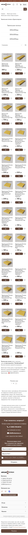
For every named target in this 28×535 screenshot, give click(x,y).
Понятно (14, 531)
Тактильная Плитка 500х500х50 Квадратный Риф (20, 346)
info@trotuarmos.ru (15, 433)
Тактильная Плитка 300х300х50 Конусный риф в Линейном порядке (20, 193)
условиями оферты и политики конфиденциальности (14, 458)
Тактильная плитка (11, 14)
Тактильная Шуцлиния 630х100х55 (5, 65)
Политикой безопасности (19, 527)
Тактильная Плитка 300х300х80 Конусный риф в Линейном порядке (7, 271)
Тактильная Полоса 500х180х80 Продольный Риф (20, 115)
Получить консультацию (9, 495)
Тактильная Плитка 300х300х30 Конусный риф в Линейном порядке (20, 141)
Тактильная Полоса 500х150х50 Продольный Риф (20, 65)
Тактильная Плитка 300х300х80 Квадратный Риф (7, 296)
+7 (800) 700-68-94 (15, 427)
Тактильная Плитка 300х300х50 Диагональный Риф (20, 246)
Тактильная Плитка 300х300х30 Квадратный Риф (20, 166)
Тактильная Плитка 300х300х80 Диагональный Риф (7, 321)
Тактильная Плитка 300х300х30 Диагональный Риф (7, 193)
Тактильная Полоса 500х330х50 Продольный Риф (7, 115)
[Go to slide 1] (5, 162)
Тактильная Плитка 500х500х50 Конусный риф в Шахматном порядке (7, 347)
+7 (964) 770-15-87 (6, 482)
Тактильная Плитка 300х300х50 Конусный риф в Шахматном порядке (7, 220)
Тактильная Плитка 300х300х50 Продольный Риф (7, 245)
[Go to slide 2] (10, 162)
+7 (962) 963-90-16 (6, 480)
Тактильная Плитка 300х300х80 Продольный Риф (20, 296)
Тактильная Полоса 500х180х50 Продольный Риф (20, 90)
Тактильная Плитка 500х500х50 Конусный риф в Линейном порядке (20, 321)
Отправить (14, 462)
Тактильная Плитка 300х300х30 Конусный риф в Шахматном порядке (7, 167)
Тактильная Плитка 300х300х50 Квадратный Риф (20, 219)
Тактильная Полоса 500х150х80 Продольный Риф (7, 90)
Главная (3, 14)
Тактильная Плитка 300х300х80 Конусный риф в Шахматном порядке (20, 271)
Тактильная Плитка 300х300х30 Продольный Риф (7, 140)
